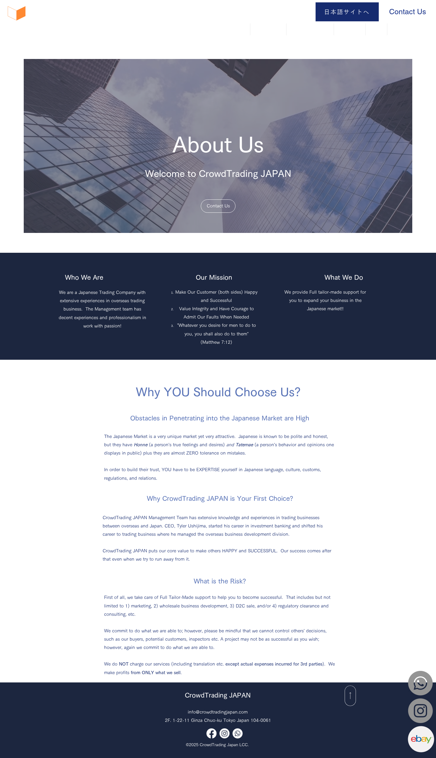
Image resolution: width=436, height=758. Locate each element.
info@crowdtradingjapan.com (218, 712)
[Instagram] (420, 710)
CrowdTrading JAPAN (218, 695)
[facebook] (211, 733)
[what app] (238, 733)
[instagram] (224, 733)
